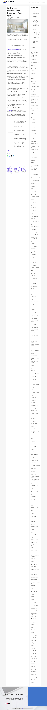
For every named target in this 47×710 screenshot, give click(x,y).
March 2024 (33, 668)
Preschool (33, 471)
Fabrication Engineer (35, 255)
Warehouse (33, 585)
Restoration (33, 499)
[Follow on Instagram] (7, 703)
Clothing (32, 159)
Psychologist (33, 482)
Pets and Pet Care (34, 460)
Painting (32, 451)
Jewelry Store (33, 370)
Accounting (33, 49)
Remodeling (33, 496)
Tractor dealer (33, 563)
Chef (32, 140)
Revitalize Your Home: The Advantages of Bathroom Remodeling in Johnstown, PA (9, 169)
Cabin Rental (33, 117)
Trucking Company (34, 577)
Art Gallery (33, 73)
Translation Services (34, 571)
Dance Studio (33, 207)
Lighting (32, 389)
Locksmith (33, 394)
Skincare (32, 529)
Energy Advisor (33, 246)
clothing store (33, 160)
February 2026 (33, 630)
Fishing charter (33, 265)
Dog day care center (35, 221)
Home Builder (33, 317)
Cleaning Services (34, 155)
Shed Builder (33, 519)
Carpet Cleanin (34, 131)
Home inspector (34, 332)
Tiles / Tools (33, 558)
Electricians (33, 241)
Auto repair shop (34, 84)
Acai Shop (33, 47)
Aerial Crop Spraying (35, 61)
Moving (32, 426)
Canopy (32, 121)
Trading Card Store (34, 564)
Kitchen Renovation (34, 371)
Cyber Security (33, 200)
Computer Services (34, 176)
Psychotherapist (34, 483)
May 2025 (33, 645)
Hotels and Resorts (34, 335)
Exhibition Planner (34, 254)
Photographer (33, 462)
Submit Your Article (40, 702)
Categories (34, 2)
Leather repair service (35, 384)
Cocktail (32, 162)
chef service (33, 141)
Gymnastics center (34, 301)
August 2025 (33, 640)
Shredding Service (34, 526)
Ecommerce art (34, 229)
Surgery (32, 547)
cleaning (32, 154)
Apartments (33, 70)
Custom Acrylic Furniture (35, 196)
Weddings (33, 596)
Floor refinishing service (35, 267)
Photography (33, 463)
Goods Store (33, 293)
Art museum (33, 75)
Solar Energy (33, 534)
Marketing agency (34, 403)
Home (30, 2)
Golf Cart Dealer (34, 291)
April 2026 (33, 627)
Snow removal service (35, 531)
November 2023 (34, 674)
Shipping (32, 523)
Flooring (32, 268)
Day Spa (32, 208)
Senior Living (33, 516)
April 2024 (33, 666)
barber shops (33, 94)
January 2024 (33, 671)
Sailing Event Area (34, 507)
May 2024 (33, 664)
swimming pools (34, 550)
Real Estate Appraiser (35, 489)
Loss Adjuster (33, 397)
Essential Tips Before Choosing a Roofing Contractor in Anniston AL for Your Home (36, 33)
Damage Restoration (35, 204)
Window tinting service (35, 610)
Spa (32, 537)
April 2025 (33, 647)
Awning (32, 91)
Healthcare (33, 309)
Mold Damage (33, 421)
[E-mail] (8, 150)
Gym (32, 299)
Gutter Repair (33, 298)
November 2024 (34, 655)
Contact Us (43, 2)
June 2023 (33, 682)
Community (33, 171)
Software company (34, 532)
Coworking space (34, 189)
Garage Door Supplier (35, 281)
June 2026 (33, 624)
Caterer (32, 136)
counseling (33, 188)
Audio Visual (33, 81)
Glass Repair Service (34, 286)
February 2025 (33, 650)
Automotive (33, 88)
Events (32, 252)
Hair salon (33, 306)
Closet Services (34, 157)
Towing (32, 561)
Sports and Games (34, 539)
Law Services (33, 379)
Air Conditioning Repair (35, 62)
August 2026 (33, 621)
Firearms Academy (34, 264)
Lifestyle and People (34, 387)
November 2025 (34, 635)
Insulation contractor (35, 348)
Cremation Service (34, 194)
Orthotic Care (33, 446)
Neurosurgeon (33, 428)
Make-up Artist (33, 399)
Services (38, 2)
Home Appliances (34, 315)
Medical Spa (33, 411)
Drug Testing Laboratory (35, 226)
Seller (32, 515)
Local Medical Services (35, 392)
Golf (32, 289)
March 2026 (33, 629)
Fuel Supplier (33, 277)
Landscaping (33, 376)
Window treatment (34, 611)
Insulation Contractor (35, 350)
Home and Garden (34, 313)
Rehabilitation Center (35, 493)
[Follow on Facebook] (5, 703)
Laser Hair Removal (34, 378)
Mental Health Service (35, 416)
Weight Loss (33, 597)
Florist (32, 270)
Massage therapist (34, 405)
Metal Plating (33, 418)
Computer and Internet (35, 174)
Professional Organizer (35, 474)
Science (32, 510)
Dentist (32, 212)
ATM (32, 80)
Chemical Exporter (34, 143)
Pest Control (33, 458)
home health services (35, 323)
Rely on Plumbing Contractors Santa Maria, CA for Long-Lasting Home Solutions (36, 27)
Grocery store (33, 296)
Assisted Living (33, 78)
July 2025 (33, 642)
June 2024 (33, 663)
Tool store (33, 559)
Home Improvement (34, 327)
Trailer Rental (33, 566)
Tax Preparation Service (35, 553)
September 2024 (34, 658)
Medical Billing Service (35, 407)
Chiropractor (33, 150)
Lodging (32, 395)
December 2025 (34, 634)
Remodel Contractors (35, 494)
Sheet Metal (33, 521)
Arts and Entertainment (35, 76)
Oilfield (32, 444)
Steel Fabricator (34, 542)
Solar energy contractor (35, 536)
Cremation (33, 193)
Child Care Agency (34, 144)
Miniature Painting (34, 420)
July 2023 (33, 681)
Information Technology (35, 347)
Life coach (33, 386)
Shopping (33, 524)
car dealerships (34, 124)
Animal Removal (34, 67)
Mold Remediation (34, 423)
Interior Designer (34, 355)
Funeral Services (34, 278)
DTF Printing (33, 228)
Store (32, 545)
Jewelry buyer (33, 368)
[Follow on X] (9, 703)
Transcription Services (35, 569)
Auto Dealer (33, 83)
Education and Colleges (35, 232)
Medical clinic (33, 408)
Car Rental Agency (34, 125)
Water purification (34, 593)
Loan (32, 390)
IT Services (33, 367)
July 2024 (33, 661)
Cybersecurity (33, 202)
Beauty (32, 97)
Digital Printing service (35, 216)
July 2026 (33, 622)
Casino (32, 135)
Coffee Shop (33, 163)
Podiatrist (33, 467)
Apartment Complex (34, 68)
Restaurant (33, 497)
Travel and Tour (34, 574)
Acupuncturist (33, 50)
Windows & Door (34, 616)
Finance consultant (34, 259)
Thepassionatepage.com (27, 708)
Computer (33, 172)
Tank (32, 552)
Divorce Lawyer (34, 219)
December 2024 (34, 653)
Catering (32, 138)
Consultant (33, 185)
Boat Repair (33, 107)
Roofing (32, 505)
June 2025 (33, 643)
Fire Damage (33, 262)
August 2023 (33, 679)
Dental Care (33, 210)
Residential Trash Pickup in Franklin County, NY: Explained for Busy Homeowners (36, 12)
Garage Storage (34, 283)
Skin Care (33, 527)
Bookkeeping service (35, 108)
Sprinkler (32, 540)
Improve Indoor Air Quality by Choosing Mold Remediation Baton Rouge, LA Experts (36, 40)
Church (32, 152)
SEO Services (33, 518)
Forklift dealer (33, 275)
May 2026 (33, 626)
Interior (32, 353)
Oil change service (34, 443)
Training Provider (34, 567)
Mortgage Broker (34, 424)
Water (32, 588)
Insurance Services (34, 352)
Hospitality (33, 333)
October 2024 (33, 656)
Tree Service (33, 576)
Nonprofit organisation (35, 434)
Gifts (32, 285)
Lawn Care (33, 381)
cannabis (33, 119)
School (32, 508)
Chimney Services (34, 149)
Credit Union (33, 191)
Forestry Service (34, 273)
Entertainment (33, 248)
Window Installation (34, 608)
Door (32, 223)
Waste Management (35, 587)
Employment (33, 245)
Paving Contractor (34, 454)
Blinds (32, 103)
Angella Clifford (11, 17)
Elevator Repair (34, 243)
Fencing (32, 257)
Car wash (33, 127)
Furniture (32, 280)
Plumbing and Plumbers (35, 465)
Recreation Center (34, 491)
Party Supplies (33, 452)
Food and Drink (34, 272)
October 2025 (33, 637)
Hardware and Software (35, 307)
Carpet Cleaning (34, 133)
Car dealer (33, 122)
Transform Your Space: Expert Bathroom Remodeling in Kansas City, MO (23, 168)
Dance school (33, 205)
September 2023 (34, 677)
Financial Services (34, 260)
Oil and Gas (33, 441)
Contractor (22, 17)
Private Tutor (33, 473)
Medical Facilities (34, 410)
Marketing (33, 402)
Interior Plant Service (34, 356)
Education (33, 231)
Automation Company (35, 86)
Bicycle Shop (33, 102)
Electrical (32, 240)
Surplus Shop (33, 548)
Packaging (33, 448)
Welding (32, 599)
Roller (32, 504)
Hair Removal (33, 304)
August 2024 (33, 659)
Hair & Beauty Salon (34, 302)
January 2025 (33, 651)
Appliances (33, 71)
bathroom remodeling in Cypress (13, 49)
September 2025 (34, 639)
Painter (32, 449)
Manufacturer (33, 400)
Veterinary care (34, 580)
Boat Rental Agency (34, 105)
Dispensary (33, 218)
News (32, 429)
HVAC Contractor (34, 339)
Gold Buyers (33, 288)
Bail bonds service (34, 92)
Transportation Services (35, 572)
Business (32, 110)
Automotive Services (35, 89)
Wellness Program (34, 601)
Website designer (34, 594)
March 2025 (33, 648)
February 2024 (33, 669)
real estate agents (34, 485)
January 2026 (33, 632)
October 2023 (33, 676)
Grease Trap (33, 294)
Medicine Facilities (34, 413)
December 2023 (34, 672)
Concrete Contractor (35, 180)
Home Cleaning (34, 318)
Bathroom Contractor (35, 96)
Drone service (33, 224)
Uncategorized (34, 579)
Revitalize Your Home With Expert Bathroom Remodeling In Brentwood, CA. (17, 168)
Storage (32, 544)
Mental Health (33, 415)
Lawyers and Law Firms (35, 382)
